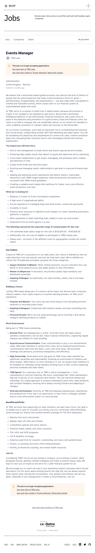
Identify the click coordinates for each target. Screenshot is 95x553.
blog (12, 544)
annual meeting (21, 544)
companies (18, 39)
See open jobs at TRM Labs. (24, 69)
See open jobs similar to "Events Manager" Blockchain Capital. (37, 73)
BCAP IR (46, 544)
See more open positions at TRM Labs (47, 507)
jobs (7, 39)
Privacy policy (42, 530)
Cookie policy (53, 530)
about (6, 544)
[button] (88, 5)
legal (74, 544)
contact (67, 544)
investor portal (35, 544)
